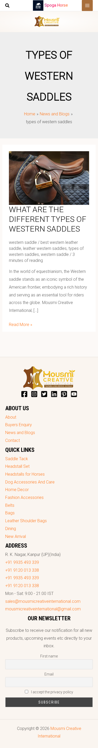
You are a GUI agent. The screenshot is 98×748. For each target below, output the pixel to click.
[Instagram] (34, 394)
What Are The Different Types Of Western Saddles (47, 219)
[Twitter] (44, 394)
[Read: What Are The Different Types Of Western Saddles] (49, 177)
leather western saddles (45, 248)
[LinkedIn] (54, 394)
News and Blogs (20, 432)
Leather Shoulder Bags (26, 520)
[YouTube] (74, 394)
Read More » (20, 324)
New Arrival (15, 536)
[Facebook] (24, 394)
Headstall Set (17, 466)
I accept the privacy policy (51, 692)
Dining (10, 528)
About (10, 417)
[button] (7, 6)
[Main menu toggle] (87, 5)
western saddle (23, 242)
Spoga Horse (56, 5)
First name (49, 656)
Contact (12, 440)
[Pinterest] (64, 394)
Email (49, 674)
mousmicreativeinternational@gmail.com (43, 608)
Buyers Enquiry (18, 424)
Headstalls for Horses (25, 474)
